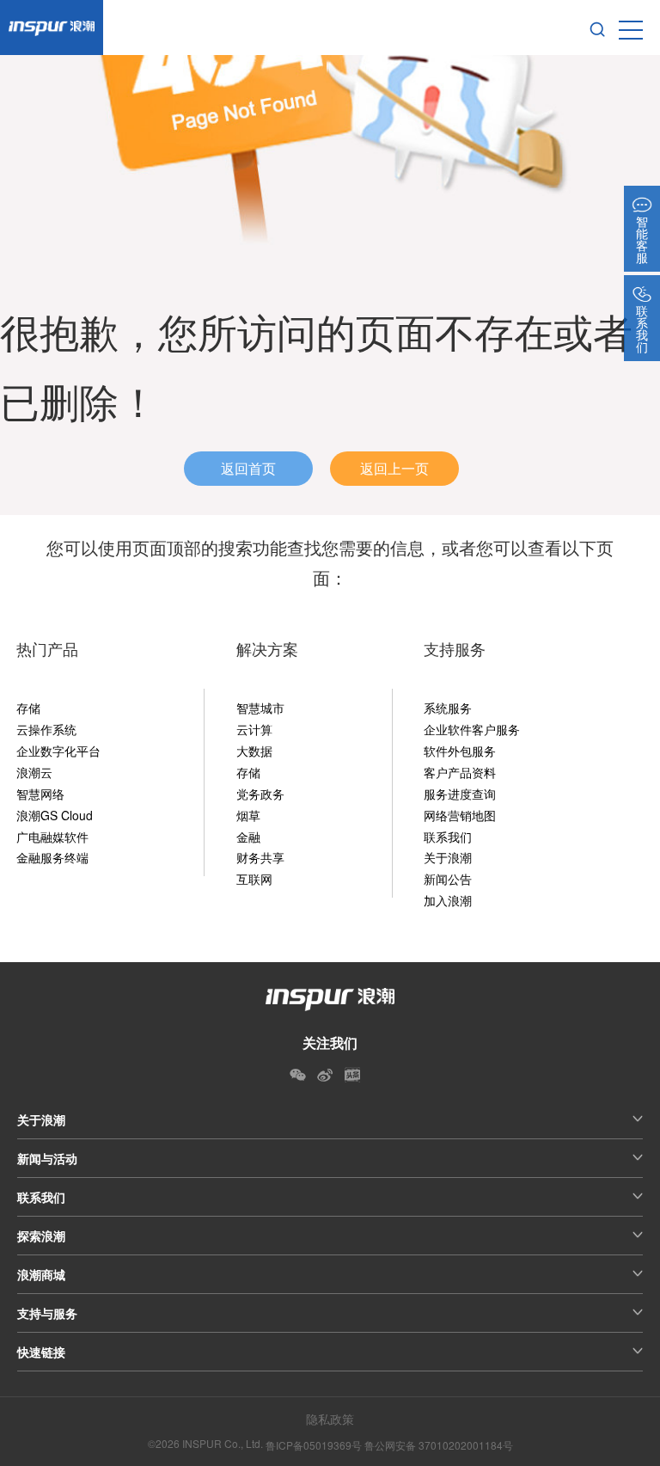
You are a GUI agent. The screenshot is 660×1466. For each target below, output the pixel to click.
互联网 (254, 879)
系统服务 (448, 708)
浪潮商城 (41, 1274)
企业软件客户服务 (472, 729)
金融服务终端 (52, 857)
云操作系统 (46, 729)
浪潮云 (34, 772)
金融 (248, 837)
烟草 (248, 815)
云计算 (254, 729)
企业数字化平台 (58, 751)
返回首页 (248, 468)
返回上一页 (394, 468)
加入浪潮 (448, 900)
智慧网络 (40, 794)
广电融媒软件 (52, 837)
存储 (28, 708)
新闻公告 (448, 879)
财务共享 (260, 857)
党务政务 (260, 794)
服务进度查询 (460, 794)
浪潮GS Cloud (54, 815)
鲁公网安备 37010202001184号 (438, 1445)
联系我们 (448, 837)
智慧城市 (260, 708)
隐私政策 (330, 1418)
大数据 (254, 751)
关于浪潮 (448, 857)
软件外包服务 (460, 751)
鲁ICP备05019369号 (314, 1445)
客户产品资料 (460, 772)
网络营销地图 (460, 815)
